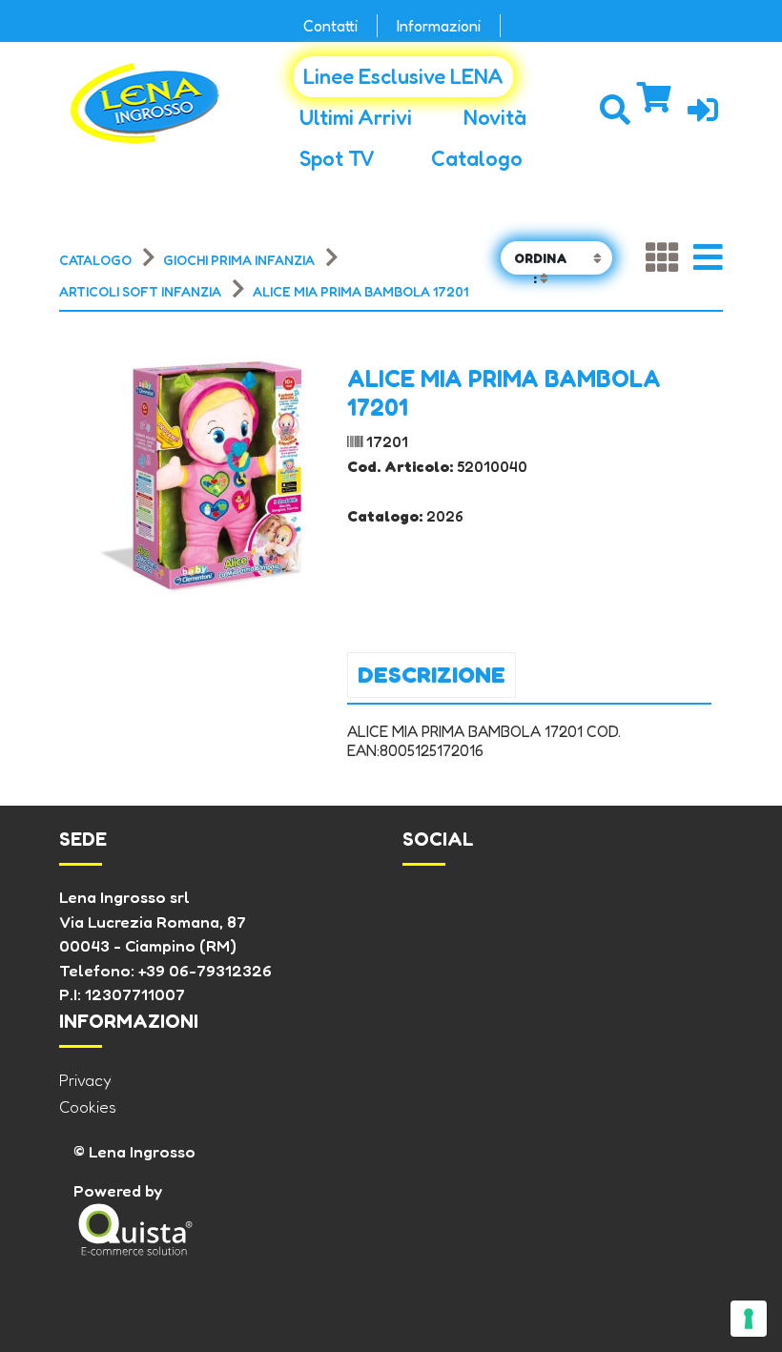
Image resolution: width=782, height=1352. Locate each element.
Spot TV (337, 158)
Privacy (85, 1080)
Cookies (87, 1106)
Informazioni (439, 25)
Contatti (330, 25)
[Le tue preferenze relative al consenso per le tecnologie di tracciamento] (749, 1319)
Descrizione (431, 674)
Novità (494, 117)
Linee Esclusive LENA (403, 76)
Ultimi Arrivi (355, 117)
